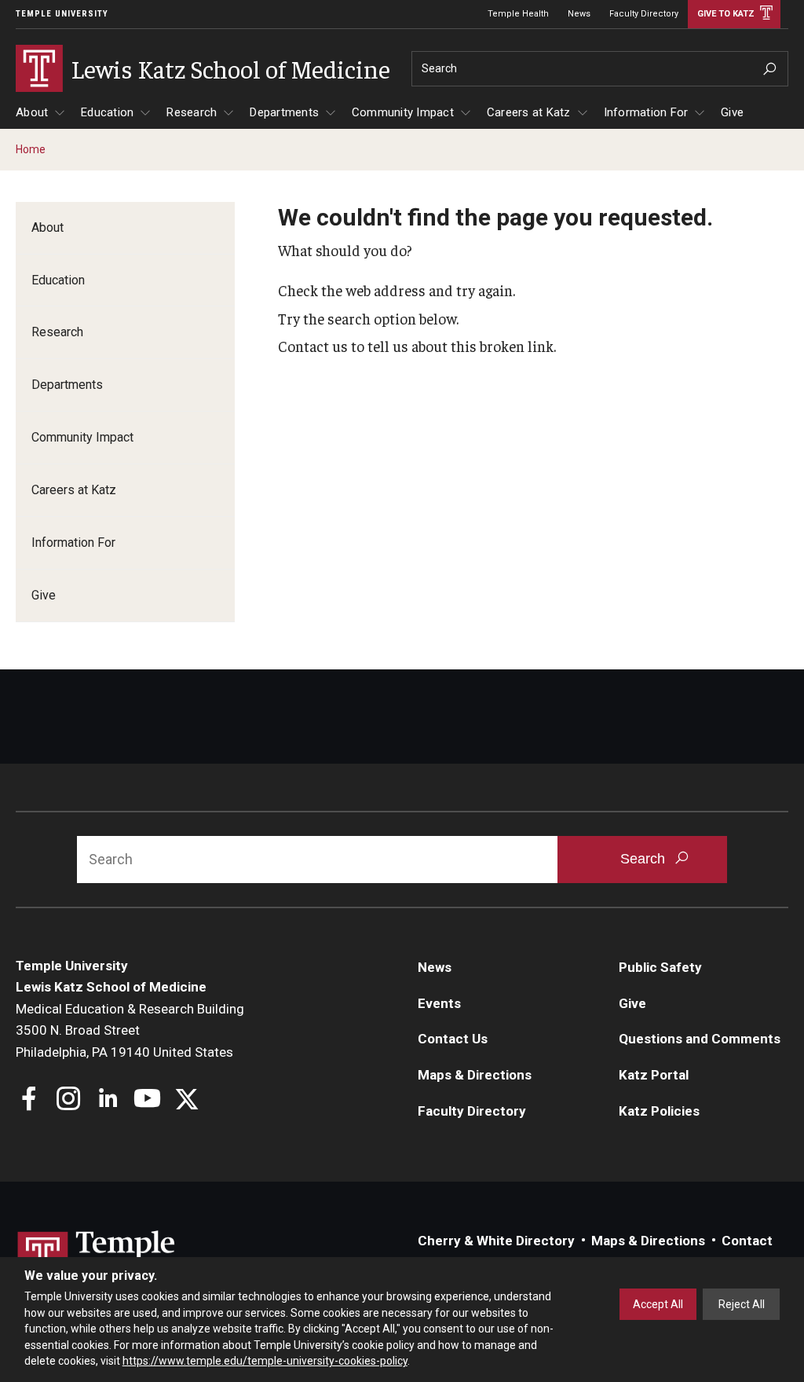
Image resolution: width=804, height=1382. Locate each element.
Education (107, 112)
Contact (747, 1240)
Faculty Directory (643, 14)
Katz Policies (659, 1111)
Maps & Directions (475, 1075)
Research (191, 112)
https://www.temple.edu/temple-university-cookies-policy (264, 1361)
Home (31, 149)
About (32, 112)
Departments (284, 112)
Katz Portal (654, 1075)
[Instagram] (68, 1100)
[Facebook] (29, 1100)
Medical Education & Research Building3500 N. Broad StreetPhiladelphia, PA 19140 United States (130, 1030)
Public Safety (660, 967)
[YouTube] (147, 1100)
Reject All (741, 1304)
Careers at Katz (529, 112)
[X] (186, 1100)
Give (732, 112)
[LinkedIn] (108, 1100)
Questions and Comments (699, 1039)
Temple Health (518, 14)
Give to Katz (726, 14)
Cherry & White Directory (496, 1240)
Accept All (658, 1304)
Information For (646, 112)
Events (439, 1003)
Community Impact (403, 112)
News (579, 14)
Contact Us (453, 1039)
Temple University (62, 14)
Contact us (313, 345)
